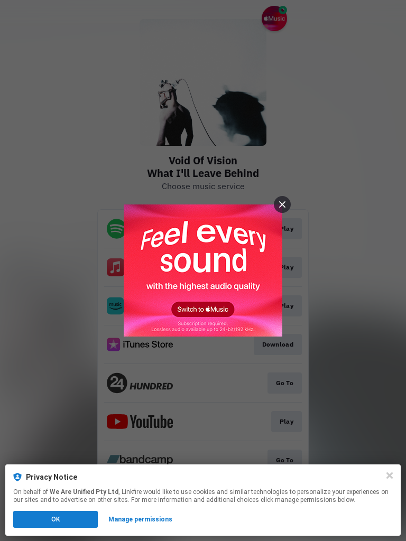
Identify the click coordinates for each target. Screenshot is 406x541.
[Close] (389, 475)
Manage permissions (140, 519)
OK (55, 519)
